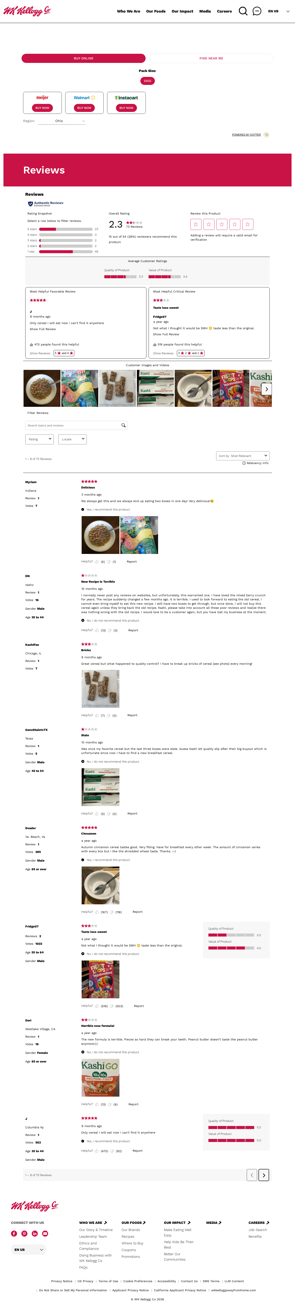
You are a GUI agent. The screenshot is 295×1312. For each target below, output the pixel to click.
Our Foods (156, 11)
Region (29, 121)
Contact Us (189, 1281)
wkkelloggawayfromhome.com (233, 1290)
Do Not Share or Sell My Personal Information (73, 1290)
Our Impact (182, 11)
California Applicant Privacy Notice (180, 1290)
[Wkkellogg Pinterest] (24, 1234)
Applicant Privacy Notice (130, 1290)
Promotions (131, 1257)
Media (205, 11)
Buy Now (42, 108)
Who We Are (128, 11)
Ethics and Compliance (89, 1246)
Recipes (128, 1236)
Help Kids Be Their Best (179, 1244)
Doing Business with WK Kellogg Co (95, 1258)
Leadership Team (93, 1236)
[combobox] (61, 121)
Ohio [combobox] (59, 121)
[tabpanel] (147, 96)
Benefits (255, 1236)
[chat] (257, 11)
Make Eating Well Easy (177, 1232)
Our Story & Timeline (96, 1230)
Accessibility (166, 1281)
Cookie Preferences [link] (137, 1281)
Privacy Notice (61, 1281)
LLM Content (234, 1281)
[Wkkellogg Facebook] (14, 1234)
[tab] (83, 58)
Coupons (129, 1250)
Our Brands (131, 1230)
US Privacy (85, 1281)
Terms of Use (108, 1281)
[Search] (243, 11)
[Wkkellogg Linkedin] (35, 1234)
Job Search (258, 1230)
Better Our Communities (175, 1256)
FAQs (83, 1267)
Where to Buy (132, 1243)
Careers (224, 11)
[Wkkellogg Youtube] (45, 1234)
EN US (273, 11)
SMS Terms (211, 1281)
